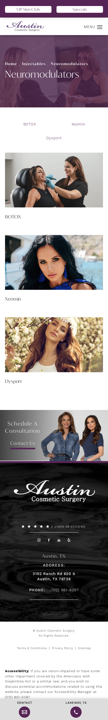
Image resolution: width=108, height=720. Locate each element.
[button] (99, 27)
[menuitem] (39, 540)
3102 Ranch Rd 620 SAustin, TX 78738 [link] (54, 576)
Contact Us (22, 443)
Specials (80, 9)
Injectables (34, 63)
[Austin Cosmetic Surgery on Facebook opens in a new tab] (49, 540)
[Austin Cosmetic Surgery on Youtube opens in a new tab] (59, 540)
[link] (54, 526)
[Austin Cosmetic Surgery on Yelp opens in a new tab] (69, 540)
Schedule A (22, 427)
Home (11, 63)
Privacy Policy (62, 648)
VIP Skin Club (28, 9)
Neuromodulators (69, 63)
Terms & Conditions (32, 648)
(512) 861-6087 (17, 697)
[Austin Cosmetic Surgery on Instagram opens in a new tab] (39, 540)
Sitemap (84, 648)
